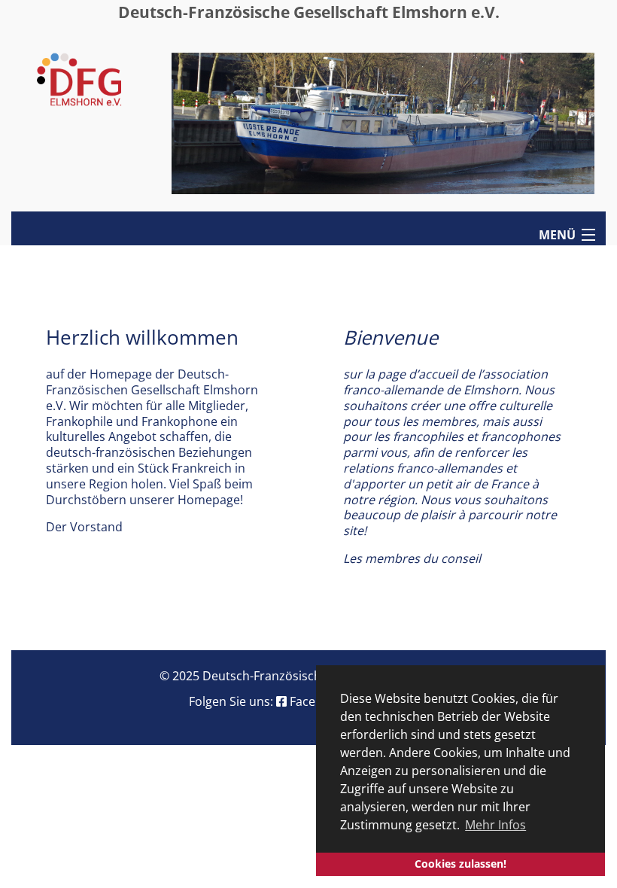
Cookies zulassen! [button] (460, 863)
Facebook (317, 701)
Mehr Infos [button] (495, 825)
